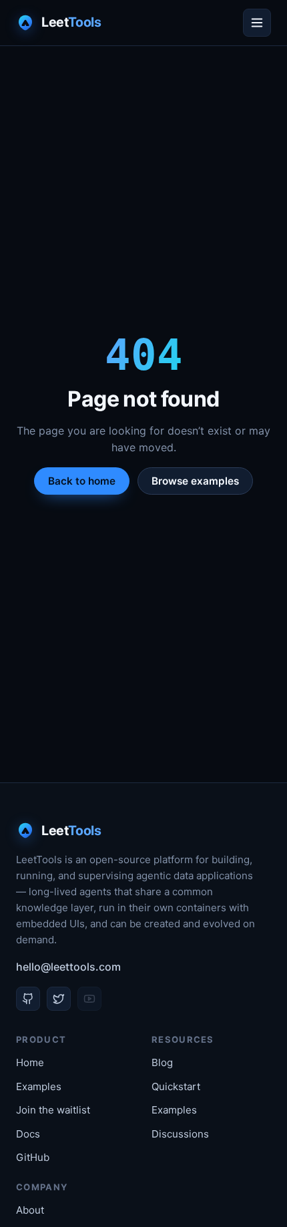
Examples (38, 1086)
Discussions (180, 1134)
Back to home (81, 481)
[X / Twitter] (59, 999)
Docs (28, 1134)
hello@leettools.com (68, 966)
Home (30, 1062)
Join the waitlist (53, 1109)
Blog (162, 1062)
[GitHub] (28, 999)
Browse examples (195, 481)
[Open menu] (257, 23)
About (30, 1210)
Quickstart (176, 1086)
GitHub (32, 1157)
